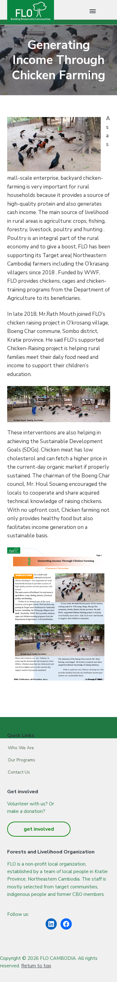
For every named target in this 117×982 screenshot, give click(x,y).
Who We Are (21, 748)
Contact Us (19, 772)
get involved (39, 829)
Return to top (36, 966)
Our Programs (21, 760)
